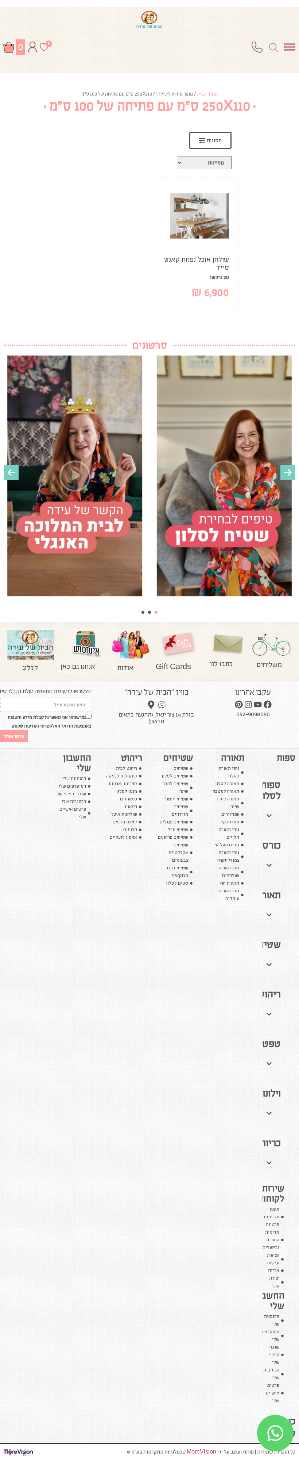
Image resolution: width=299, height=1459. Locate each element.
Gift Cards (173, 667)
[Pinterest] (239, 704)
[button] (156, 612)
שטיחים (265, 944)
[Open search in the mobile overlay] (273, 47)
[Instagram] (248, 704)
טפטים (267, 1043)
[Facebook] (267, 704)
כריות (270, 1142)
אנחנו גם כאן (78, 666)
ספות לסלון (270, 790)
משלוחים (269, 664)
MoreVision (201, 1452)
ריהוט (269, 994)
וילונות (269, 1093)
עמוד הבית (207, 94)
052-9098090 (253, 714)
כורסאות (264, 845)
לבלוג (30, 668)
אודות (125, 668)
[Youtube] (258, 704)
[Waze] (161, 704)
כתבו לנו (221, 664)
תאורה (268, 894)
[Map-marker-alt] (151, 704)
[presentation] (11, 472)
